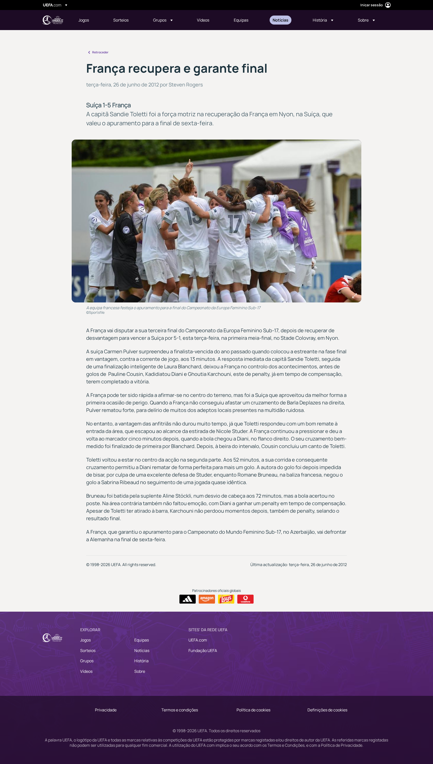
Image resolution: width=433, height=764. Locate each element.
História (141, 661)
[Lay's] (226, 599)
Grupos (86, 661)
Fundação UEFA (202, 650)
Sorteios (87, 650)
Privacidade (106, 710)
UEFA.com (197, 640)
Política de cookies (253, 710)
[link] (83, 20)
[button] (163, 20)
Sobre (139, 671)
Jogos (85, 640)
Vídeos (86, 671)
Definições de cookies (327, 710)
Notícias (141, 650)
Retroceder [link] (100, 52)
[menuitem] (89, 20)
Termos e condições (179, 710)
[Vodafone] (245, 599)
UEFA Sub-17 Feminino (52, 20)
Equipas (141, 640)
